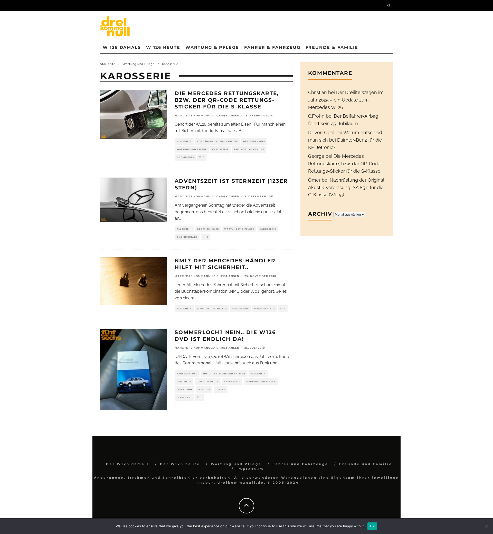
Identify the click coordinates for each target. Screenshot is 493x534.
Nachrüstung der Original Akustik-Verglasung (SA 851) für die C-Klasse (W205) (346, 187)
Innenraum (184, 389)
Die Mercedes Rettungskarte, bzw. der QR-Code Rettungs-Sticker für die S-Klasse (227, 100)
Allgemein (184, 141)
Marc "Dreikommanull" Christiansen (207, 115)
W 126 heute (163, 47)
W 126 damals (122, 47)
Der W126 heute (254, 141)
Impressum (250, 469)
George (316, 156)
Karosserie (220, 149)
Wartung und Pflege (192, 149)
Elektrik (204, 389)
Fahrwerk (184, 381)
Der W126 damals (127, 464)
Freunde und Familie (249, 149)
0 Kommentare (187, 237)
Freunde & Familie (332, 47)
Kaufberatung (187, 373)
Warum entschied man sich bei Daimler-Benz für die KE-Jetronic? (345, 140)
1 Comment (184, 397)
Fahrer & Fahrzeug (272, 47)
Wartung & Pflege (212, 47)
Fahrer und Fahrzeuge (300, 464)
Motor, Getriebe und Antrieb (224, 373)
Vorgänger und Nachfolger (217, 141)
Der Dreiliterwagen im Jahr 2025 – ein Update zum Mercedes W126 (346, 100)
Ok (372, 526)
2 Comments (185, 157)
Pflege (220, 389)
